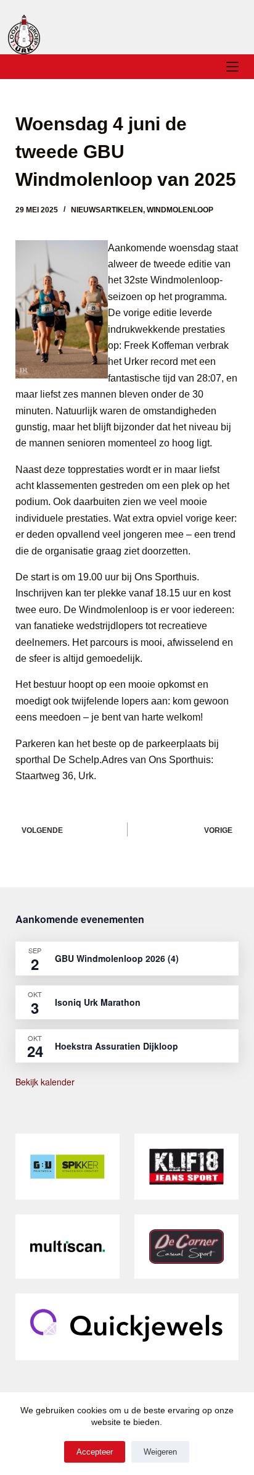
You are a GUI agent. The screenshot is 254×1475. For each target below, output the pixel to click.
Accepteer (94, 1451)
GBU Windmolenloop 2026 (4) (117, 958)
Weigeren (160, 1451)
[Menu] (232, 67)
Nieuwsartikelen (107, 210)
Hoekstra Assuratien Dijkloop (116, 1046)
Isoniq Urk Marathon (98, 1002)
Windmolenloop (180, 210)
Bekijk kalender (45, 1082)
